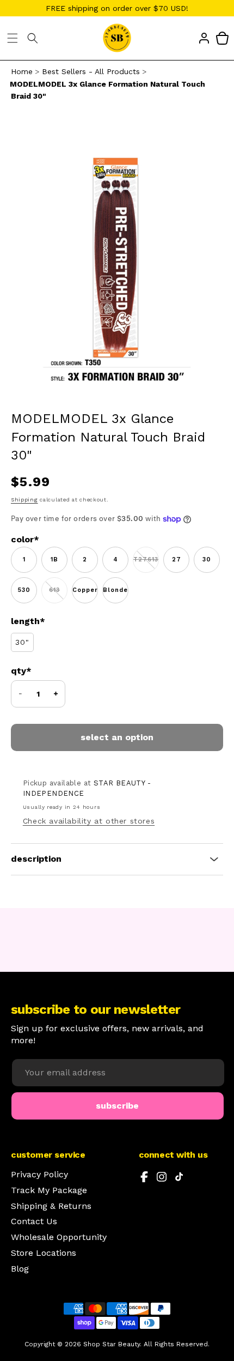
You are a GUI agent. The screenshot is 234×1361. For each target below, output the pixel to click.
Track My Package (49, 1190)
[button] (12, 38)
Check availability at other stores (89, 820)
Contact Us (34, 1221)
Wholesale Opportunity (59, 1237)
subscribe (117, 1105)
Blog (20, 1269)
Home (22, 71)
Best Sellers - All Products (91, 71)
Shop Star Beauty (111, 1344)
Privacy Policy (39, 1174)
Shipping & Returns (51, 1206)
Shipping (24, 500)
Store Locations (43, 1253)
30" (22, 642)
